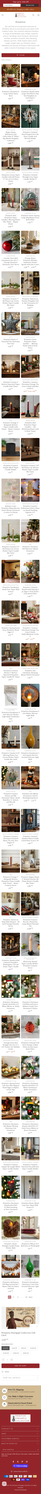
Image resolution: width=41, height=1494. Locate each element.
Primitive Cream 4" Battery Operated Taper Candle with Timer (11, 384)
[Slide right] (37, 1326)
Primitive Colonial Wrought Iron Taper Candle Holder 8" (30, 177)
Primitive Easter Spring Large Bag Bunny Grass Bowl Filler (30, 218)
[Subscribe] (38, 1449)
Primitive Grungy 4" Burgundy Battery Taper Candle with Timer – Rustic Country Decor (11, 427)
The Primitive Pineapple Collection (20, 1485)
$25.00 (15, 1348)
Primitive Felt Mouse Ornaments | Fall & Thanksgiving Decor (30, 796)
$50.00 (24, 1348)
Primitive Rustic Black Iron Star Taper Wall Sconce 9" (30, 1205)
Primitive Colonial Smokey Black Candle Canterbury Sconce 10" (30, 839)
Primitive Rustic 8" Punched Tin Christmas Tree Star (11, 342)
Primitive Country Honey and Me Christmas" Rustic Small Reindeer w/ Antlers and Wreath (11, 798)
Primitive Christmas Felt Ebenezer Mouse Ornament (30, 549)
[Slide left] (32, 1326)
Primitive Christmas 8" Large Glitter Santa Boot (11, 94)
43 (26, 1297)
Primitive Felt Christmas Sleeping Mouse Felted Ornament (30, 673)
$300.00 (26, 1353)
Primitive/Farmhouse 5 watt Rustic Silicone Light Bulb (30, 713)
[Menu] (2, 15)
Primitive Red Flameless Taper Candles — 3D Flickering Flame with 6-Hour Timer (30, 427)
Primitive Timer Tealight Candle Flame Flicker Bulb (10, 1246)
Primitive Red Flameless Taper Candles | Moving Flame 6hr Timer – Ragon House (10, 220)
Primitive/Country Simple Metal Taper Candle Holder (10, 468)
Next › (31, 1297)
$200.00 (16, 1353)
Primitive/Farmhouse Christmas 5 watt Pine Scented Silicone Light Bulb (30, 1285)
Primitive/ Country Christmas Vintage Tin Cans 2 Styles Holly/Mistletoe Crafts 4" (30, 632)
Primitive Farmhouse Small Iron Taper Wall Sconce (10, 589)
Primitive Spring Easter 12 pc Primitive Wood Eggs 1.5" (11, 630)
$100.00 (34, 1348)
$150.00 (6, 1353)
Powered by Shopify (21, 1490)
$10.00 (6, 1348)
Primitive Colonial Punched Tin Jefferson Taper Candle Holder (30, 1167)
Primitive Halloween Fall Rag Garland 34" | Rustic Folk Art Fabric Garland (10, 1285)
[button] (33, 15)
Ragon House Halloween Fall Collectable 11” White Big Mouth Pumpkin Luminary (11, 136)
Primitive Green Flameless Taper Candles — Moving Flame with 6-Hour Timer (30, 344)
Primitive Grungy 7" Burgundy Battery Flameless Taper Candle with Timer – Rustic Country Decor (11, 881)
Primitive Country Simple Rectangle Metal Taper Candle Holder (11, 1167)
